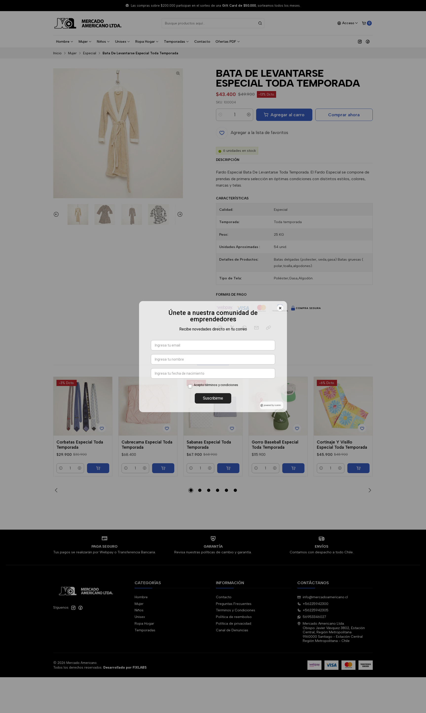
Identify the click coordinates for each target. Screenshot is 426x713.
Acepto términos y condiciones (216, 385)
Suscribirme (213, 398)
